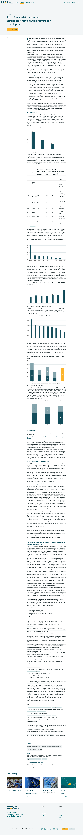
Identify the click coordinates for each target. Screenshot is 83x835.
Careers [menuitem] (60, 819)
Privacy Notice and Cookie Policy (28, 828)
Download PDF (13, 29)
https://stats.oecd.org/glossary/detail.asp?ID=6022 (39, 673)
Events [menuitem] (60, 813)
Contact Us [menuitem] (44, 815)
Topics (16, 2)
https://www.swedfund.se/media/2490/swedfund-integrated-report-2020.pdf (44, 707)
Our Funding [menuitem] (44, 809)
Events (32, 2)
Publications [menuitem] (61, 809)
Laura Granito (53, 792)
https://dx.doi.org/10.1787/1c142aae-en (42, 659)
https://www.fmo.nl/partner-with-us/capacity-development (41, 729)
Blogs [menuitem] (60, 811)
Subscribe (65, 828)
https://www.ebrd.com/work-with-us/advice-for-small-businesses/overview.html (45, 731)
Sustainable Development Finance (34, 749)
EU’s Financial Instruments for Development (51, 746)
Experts (28, 2)
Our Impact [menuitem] (44, 811)
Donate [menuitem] (68, 2)
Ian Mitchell (9, 793)
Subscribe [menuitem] (73, 2)
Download (44, 759)
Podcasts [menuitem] (60, 815)
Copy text (29, 759)
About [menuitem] (64, 2)
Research (22, 2)
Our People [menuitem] (44, 813)
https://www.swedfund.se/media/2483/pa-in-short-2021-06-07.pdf (42, 717)
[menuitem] (81, 2)
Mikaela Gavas (11, 37)
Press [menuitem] (78, 2)
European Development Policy (33, 746)
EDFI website (32, 226)
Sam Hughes (16, 793)
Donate (72, 828)
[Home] (8, 2)
